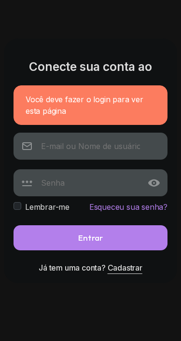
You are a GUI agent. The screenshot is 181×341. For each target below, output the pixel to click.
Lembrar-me (47, 207)
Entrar (90, 237)
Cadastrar (125, 268)
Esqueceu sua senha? (128, 207)
